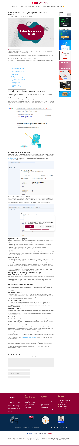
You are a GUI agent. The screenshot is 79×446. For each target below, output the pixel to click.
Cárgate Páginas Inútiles (16, 85)
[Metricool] (65, 69)
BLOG (48, 6)
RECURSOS (44, 6)
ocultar (18, 64)
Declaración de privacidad (40, 229)
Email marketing (28, 407)
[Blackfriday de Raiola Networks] (65, 26)
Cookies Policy (36, 427)
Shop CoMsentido (45, 404)
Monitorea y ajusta (15, 74)
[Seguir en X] (64, 427)
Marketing (25, 16)
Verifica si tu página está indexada (18, 68)
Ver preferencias (49, 226)
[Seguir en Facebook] (67, 427)
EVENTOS (38, 6)
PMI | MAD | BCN (63, 406)
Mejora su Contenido (15, 80)
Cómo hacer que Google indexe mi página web (18, 66)
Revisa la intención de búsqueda (17, 77)
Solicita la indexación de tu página (18, 71)
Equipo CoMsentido (13, 16)
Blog (42, 402)
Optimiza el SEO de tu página (17, 73)
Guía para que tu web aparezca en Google (17, 76)
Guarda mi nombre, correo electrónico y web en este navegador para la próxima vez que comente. (29, 379)
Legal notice (24, 427)
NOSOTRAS (53, 6)
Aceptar (29, 226)
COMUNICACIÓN (31, 6)
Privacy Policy (30, 427)
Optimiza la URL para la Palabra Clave (18, 79)
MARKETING (14, 6)
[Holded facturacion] (65, 79)
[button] (53, 216)
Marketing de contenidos (30, 401)
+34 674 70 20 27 (64, 402)
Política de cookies (33, 229)
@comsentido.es (64, 408)
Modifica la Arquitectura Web (17, 86)
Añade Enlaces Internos (16, 82)
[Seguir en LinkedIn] (54, 427)
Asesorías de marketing (30, 402)
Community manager (29, 404)
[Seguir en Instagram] (51, 427)
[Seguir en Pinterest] (61, 427)
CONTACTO (59, 6)
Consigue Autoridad (15, 83)
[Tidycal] (65, 49)
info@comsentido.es (65, 400)
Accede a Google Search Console (17, 70)
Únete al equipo (63, 404)
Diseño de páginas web (30, 405)
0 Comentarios (30, 16)
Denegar (39, 226)
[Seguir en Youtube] (58, 427)
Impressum (47, 229)
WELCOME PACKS (23, 6)
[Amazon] (65, 96)
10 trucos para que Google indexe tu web (29, 337)
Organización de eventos (30, 409)
